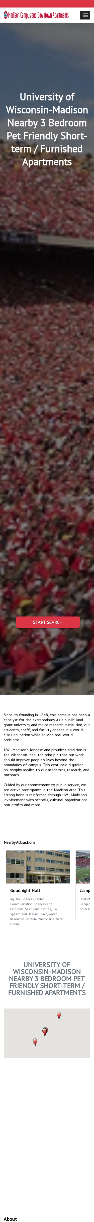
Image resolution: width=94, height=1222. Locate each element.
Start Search (48, 622)
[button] (44, 1032)
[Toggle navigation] (85, 15)
